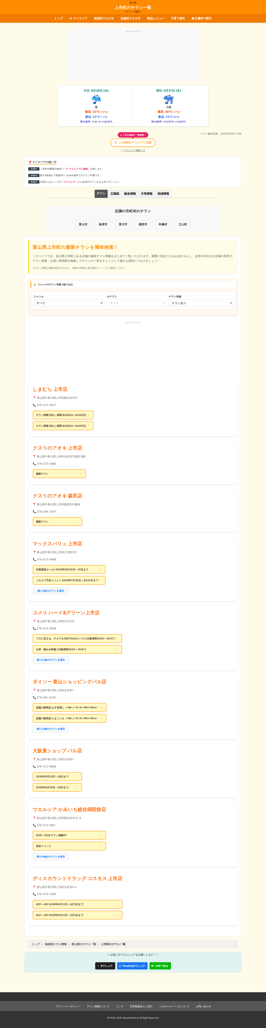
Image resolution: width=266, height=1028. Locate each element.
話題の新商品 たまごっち (67, 718)
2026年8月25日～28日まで (52, 776)
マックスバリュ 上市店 (57, 543)
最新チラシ (42, 473)
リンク (120, 1006)
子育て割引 (178, 18)
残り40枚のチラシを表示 (51, 856)
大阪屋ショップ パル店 (57, 750)
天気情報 (147, 193)
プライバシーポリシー (68, 1006)
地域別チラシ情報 (56, 944)
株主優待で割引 (202, 18)
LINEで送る (161, 965)
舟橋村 (163, 224)
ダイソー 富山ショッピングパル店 (69, 681)
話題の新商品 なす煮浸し (67, 707)
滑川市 (123, 224)
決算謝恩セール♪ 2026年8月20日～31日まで (62, 569)
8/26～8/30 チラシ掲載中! (51, 835)
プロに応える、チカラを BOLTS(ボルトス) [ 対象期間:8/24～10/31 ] (75, 638)
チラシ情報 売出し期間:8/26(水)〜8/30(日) (61, 414)
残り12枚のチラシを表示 (51, 728)
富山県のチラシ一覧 (84, 944)
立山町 (182, 224)
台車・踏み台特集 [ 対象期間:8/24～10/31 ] (61, 649)
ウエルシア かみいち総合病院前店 (69, 809)
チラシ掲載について (98, 1006)
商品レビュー (155, 18)
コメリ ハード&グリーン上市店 (66, 612)
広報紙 (115, 193)
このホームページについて (174, 1006)
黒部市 (143, 224)
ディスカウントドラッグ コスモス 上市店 (77, 878)
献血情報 (130, 193)
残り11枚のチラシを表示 (51, 659)
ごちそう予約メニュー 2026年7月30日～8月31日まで (67, 580)
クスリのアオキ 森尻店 (57, 495)
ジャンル (38, 296)
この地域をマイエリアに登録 (133, 142)
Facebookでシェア (134, 965)
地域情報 (163, 193)
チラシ (101, 193)
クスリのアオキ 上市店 (57, 448)
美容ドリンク (43, 846)
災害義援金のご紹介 (141, 1006)
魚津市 (103, 224)
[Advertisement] (133, 56)
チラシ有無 (175, 296)
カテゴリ (112, 296)
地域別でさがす (104, 18)
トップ (58, 18)
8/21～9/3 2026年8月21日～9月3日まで (59, 904)
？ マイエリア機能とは (133, 150)
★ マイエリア (78, 18)
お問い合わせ (203, 1006)
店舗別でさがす (131, 18)
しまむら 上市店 (50, 389)
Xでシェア (107, 965)
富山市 (83, 224)
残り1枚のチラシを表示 (50, 590)
